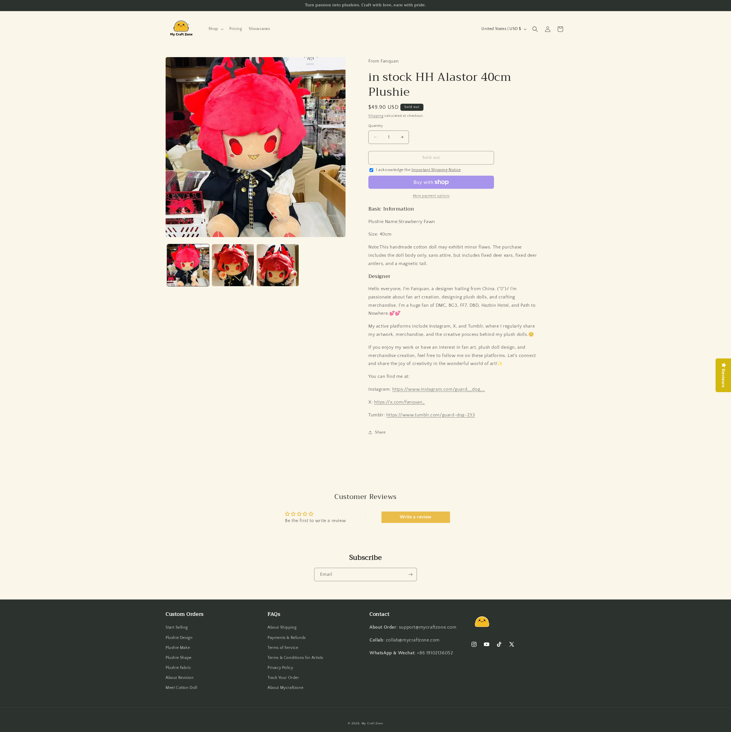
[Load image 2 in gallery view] (233, 265)
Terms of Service (283, 647)
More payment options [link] (431, 196)
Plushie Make (178, 647)
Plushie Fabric (178, 667)
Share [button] (380, 432)
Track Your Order (283, 678)
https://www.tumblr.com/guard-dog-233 (430, 415)
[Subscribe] (410, 574)
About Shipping (282, 627)
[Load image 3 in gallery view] (278, 265)
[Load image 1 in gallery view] (188, 265)
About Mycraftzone (285, 688)
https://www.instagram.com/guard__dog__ (438, 389)
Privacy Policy (280, 667)
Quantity (375, 126)
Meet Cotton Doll (181, 688)
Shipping (375, 116)
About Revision (180, 678)
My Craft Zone (372, 723)
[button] (215, 29)
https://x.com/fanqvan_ (399, 402)
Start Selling (177, 627)
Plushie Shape (179, 657)
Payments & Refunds (287, 637)
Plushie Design (179, 637)
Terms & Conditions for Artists (295, 657)
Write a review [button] (415, 517)
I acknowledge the (418, 170)
